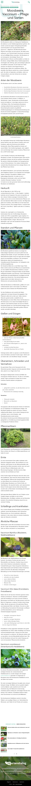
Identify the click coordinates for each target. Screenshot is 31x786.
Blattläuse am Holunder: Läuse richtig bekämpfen (18, 732)
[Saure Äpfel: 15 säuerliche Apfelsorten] (4, 750)
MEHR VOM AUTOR (21, 724)
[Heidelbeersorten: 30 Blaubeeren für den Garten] (4, 745)
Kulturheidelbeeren (5, 675)
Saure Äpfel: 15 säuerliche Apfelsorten (16, 748)
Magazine (9, 781)
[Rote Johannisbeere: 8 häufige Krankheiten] (4, 739)
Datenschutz (15, 781)
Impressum (22, 781)
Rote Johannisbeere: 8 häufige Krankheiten (17, 738)
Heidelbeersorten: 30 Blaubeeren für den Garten (18, 743)
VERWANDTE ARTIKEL (11, 724)
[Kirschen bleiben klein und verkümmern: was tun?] (4, 729)
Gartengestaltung (5, 5)
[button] (28, 2)
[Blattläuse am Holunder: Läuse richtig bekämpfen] (4, 734)
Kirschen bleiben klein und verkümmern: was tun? (18, 727)
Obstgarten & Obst (14, 7)
